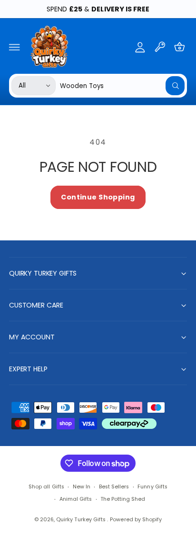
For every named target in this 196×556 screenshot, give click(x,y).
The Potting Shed (122, 499)
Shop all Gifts (46, 486)
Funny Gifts (152, 486)
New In (81, 486)
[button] (15, 47)
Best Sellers (114, 486)
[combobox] (122, 85)
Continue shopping (98, 197)
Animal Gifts (75, 499)
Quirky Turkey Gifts (81, 519)
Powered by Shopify (135, 519)
